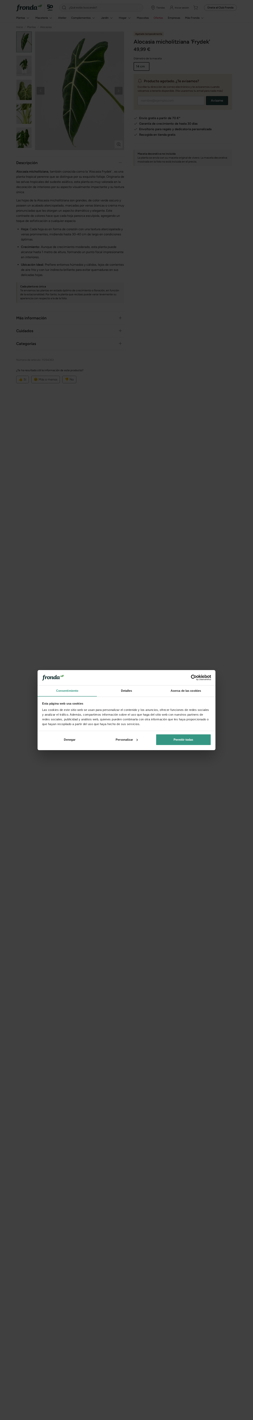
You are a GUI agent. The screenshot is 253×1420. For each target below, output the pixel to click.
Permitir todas (183, 739)
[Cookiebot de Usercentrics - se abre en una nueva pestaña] (194, 678)
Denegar (70, 739)
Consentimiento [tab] (67, 690)
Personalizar (124, 739)
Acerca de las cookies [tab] (186, 690)
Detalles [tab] (126, 690)
